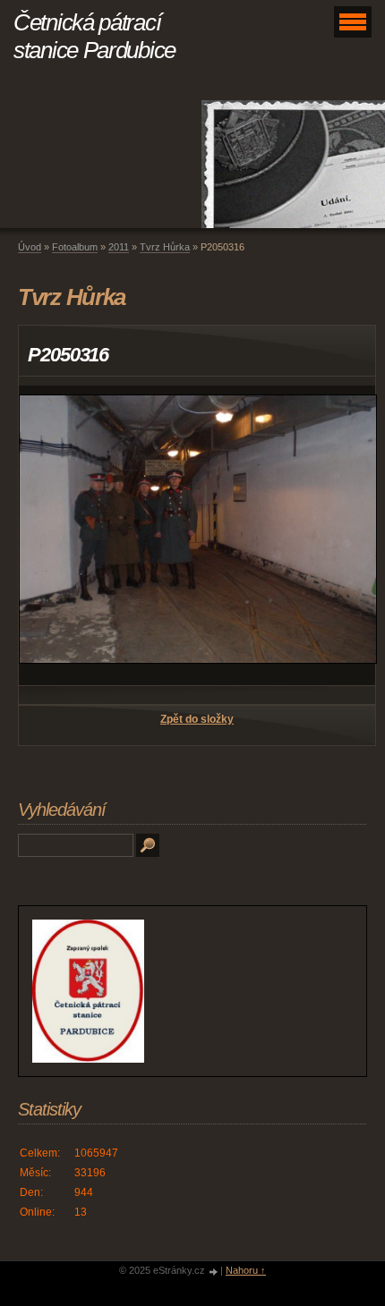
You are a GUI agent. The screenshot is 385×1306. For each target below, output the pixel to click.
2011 (118, 247)
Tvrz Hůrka (165, 247)
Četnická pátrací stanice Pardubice (94, 36)
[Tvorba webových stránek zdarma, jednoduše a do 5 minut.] (214, 1272)
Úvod (29, 247)
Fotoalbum (75, 247)
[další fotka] (346, 535)
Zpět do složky (197, 719)
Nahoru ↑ (246, 1270)
